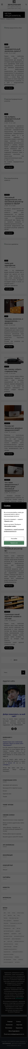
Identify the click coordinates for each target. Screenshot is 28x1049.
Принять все (14, 543)
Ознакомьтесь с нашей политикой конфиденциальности (14, 530)
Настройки (14, 538)
